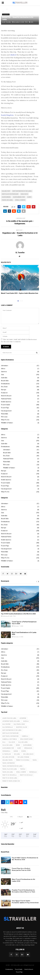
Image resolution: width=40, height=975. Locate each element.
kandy (29, 197)
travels (22, 769)
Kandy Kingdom (7, 115)
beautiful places (21, 727)
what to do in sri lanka (9, 778)
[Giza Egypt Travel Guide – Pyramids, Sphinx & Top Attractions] (6, 903)
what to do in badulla (9, 775)
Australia (4, 378)
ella (3, 742)
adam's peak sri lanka (9, 718)
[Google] (22, 954)
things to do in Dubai (22, 760)
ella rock (12, 742)
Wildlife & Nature (7, 423)
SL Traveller (7, 22)
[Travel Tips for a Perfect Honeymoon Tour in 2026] (6, 624)
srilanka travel (7, 760)
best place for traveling (10, 194)
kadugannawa (6, 197)
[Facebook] (11, 954)
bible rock (24, 194)
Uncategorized (6, 411)
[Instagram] (16, 954)
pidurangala (6, 751)
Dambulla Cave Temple (9, 739)
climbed (13, 55)
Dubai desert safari (26, 739)
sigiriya (23, 751)
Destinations (6, 14)
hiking (18, 745)
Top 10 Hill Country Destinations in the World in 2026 (18, 614)
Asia (2, 374)
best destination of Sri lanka (22, 191)
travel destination (8, 763)
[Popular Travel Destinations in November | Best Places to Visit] (6, 892)
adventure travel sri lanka (11, 721)
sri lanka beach (28, 754)
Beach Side (5, 381)
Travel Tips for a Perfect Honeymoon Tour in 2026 (21, 869)
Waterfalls (4, 414)
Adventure (4, 365)
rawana (16, 751)
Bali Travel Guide (19, 724)
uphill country (20, 200)
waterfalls (33, 772)
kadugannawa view (19, 197)
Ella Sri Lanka (23, 742)
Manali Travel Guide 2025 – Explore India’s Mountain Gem (19, 293)
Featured (4, 393)
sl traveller (6, 754)
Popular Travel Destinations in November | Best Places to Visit (23, 891)
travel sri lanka (7, 200)
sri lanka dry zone (8, 757)
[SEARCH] (37, 353)
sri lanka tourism (23, 757)
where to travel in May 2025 (11, 781)
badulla (26, 721)
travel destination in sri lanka (12, 766)
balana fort (6, 191)
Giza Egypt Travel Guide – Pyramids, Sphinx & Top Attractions (25, 902)
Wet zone (4, 417)
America (4, 371)
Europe (3, 390)
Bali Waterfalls (7, 727)
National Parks (6, 399)
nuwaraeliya (28, 748)
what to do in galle (26, 775)
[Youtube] (28, 954)
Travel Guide (5, 405)
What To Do (5, 420)
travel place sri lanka (9, 769)
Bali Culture (6, 724)
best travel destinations (10, 736)
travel (35, 760)
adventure (22, 718)
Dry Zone (4, 387)
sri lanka (17, 754)
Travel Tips (5, 408)
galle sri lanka (7, 745)
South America (6, 402)
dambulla (25, 736)
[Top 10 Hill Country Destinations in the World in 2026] (20, 598)
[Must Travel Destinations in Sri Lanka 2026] (6, 635)
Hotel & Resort (6, 396)
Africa (3, 368)
